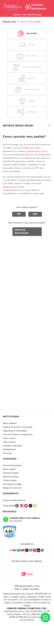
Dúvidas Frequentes (12, 445)
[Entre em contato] (45, 617)
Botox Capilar (9, 469)
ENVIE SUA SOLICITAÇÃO (21, 231)
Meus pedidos (9, 423)
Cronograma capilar (12, 484)
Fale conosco (9, 442)
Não (35, 214)
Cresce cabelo (10, 480)
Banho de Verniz (11, 476)
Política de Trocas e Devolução (17, 427)
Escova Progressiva (12, 465)
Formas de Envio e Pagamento (18, 434)
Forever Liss (9, 21)
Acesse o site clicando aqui (27, 14)
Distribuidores (9, 449)
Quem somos (9, 438)
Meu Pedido (35, 21)
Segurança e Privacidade (15, 430)
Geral (22, 21)
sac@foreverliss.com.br (36, 151)
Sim (19, 214)
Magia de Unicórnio (12, 488)
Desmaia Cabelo (11, 473)
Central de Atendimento (14, 500)
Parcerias (7, 453)
